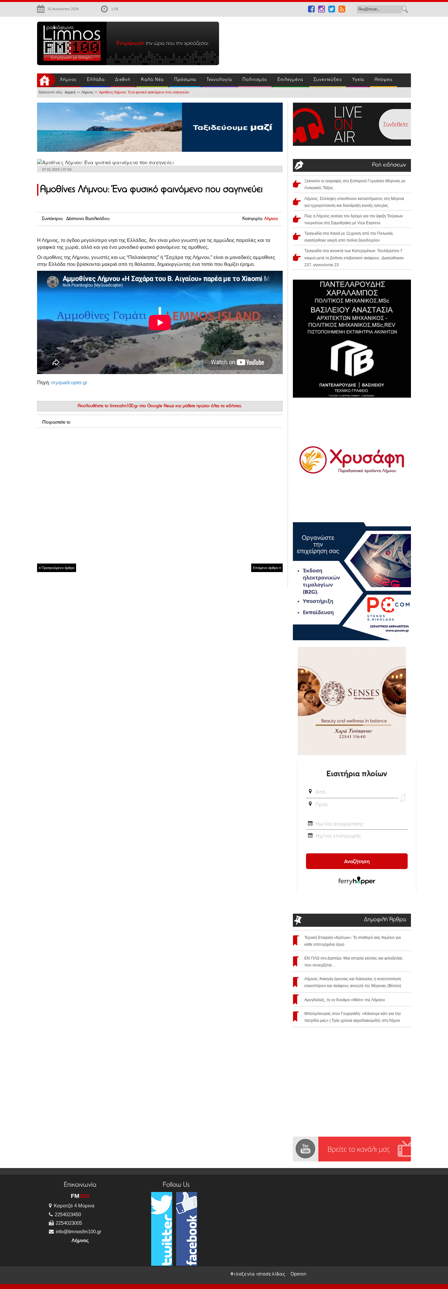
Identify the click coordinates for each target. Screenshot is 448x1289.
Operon (298, 1273)
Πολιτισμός (254, 79)
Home (46, 80)
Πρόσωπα (185, 79)
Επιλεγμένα (290, 79)
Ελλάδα (96, 79)
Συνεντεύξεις (328, 79)
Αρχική (70, 92)
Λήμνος (68, 79)
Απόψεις (384, 79)
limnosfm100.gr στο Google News (142, 406)
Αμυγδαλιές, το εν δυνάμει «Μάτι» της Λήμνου (344, 1000)
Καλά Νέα (152, 79)
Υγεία (358, 79)
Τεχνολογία (219, 79)
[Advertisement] (319, 41)
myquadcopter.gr (69, 382)
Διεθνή (123, 79)
